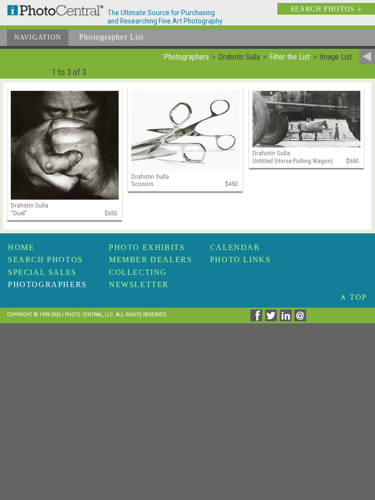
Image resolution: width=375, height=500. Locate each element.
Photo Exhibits (147, 247)
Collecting (138, 272)
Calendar (235, 247)
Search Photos (45, 259)
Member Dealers (150, 259)
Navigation (37, 37)
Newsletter (139, 284)
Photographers (47, 284)
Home (21, 247)
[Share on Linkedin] (287, 318)
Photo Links (240, 259)
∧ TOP (353, 297)
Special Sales (42, 272)
